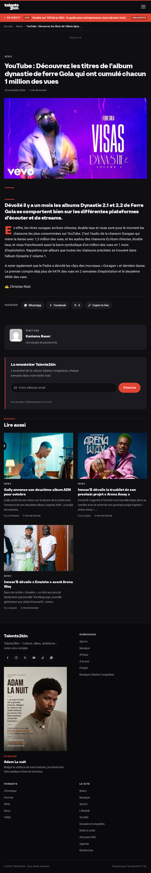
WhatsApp (35, 305)
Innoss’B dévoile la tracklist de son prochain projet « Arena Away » (107, 492)
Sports (83, 641)
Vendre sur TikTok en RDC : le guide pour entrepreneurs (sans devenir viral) (75, 17)
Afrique (83, 654)
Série (7, 804)
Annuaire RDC (87, 837)
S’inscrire (129, 387)
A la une (84, 661)
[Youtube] (33, 657)
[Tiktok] (42, 657)
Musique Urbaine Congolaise (96, 674)
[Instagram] (16, 657)
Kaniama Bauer (38, 336)
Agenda (84, 844)
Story (7, 811)
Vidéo (7, 817)
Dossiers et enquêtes (92, 824)
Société (83, 817)
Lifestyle (84, 811)
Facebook (60, 305)
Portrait (8, 797)
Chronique (10, 791)
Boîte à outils (87, 830)
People (83, 668)
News (19, 26)
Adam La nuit (15, 761)
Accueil (8, 26)
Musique (84, 648)
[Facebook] (7, 657)
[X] (25, 657)
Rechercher (86, 850)
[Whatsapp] (51, 657)
